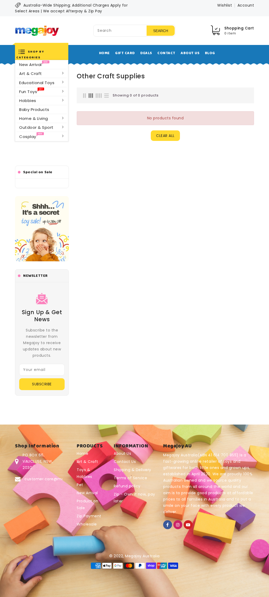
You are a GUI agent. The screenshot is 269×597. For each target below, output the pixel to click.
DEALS (146, 53)
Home (82, 453)
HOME (104, 53)
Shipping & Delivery (132, 469)
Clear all (165, 135)
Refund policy (127, 486)
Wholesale (87, 524)
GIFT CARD (125, 53)
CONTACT (166, 53)
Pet (80, 484)
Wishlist (224, 5)
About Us (122, 453)
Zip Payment (89, 516)
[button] (41, 54)
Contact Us (125, 461)
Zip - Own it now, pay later (134, 498)
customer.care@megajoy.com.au (57, 479)
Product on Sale (87, 504)
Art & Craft (87, 461)
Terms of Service (130, 478)
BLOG (210, 53)
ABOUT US (190, 53)
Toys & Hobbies (84, 473)
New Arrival (87, 493)
